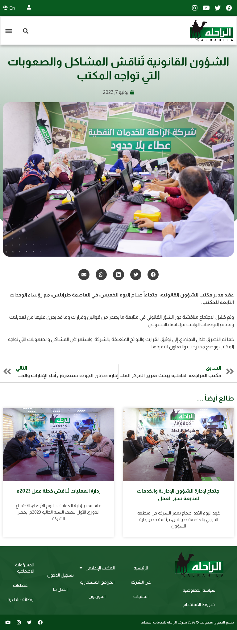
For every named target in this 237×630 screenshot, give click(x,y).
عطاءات (20, 585)
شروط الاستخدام (199, 604)
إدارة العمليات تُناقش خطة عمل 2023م (58, 491)
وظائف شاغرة (20, 599)
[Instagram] (195, 8)
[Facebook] (229, 8)
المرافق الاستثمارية (97, 582)
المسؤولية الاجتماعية (24, 567)
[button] (8, 30)
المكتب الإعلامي (100, 567)
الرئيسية (141, 567)
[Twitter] (217, 8)
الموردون (97, 596)
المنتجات (140, 596)
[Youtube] (206, 8)
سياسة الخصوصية (199, 590)
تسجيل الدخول (60, 575)
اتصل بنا (60, 589)
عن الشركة (141, 582)
